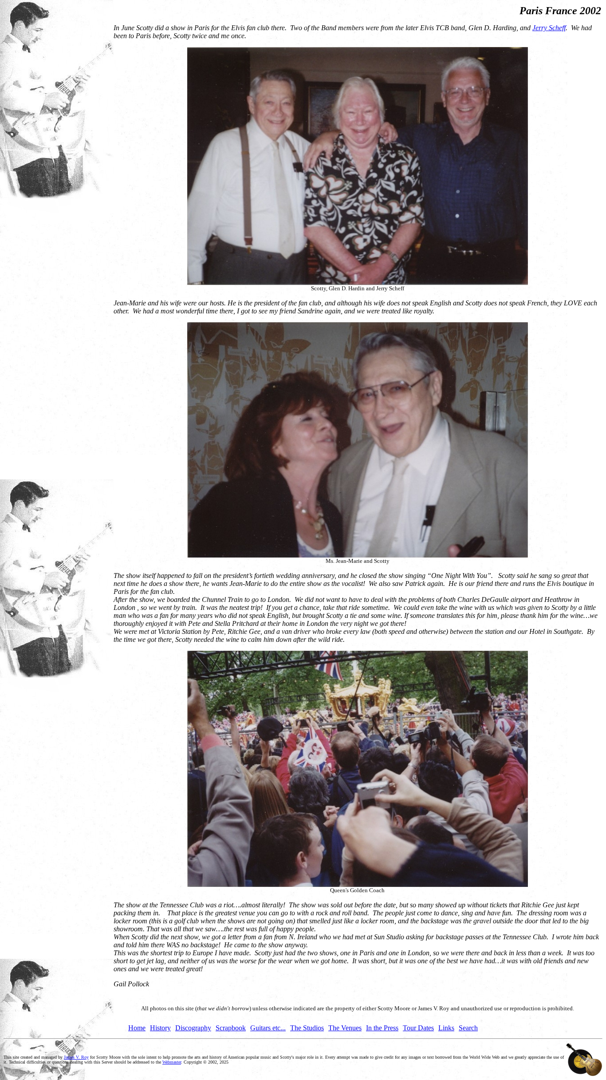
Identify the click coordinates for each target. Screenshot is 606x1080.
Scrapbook (231, 1028)
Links (446, 1028)
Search (468, 1028)
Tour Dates (418, 1028)
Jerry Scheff (549, 28)
